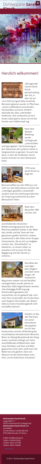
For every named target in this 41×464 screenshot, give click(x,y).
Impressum (9, 449)
